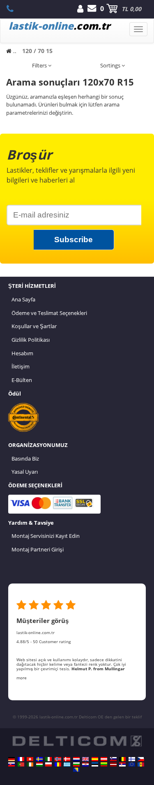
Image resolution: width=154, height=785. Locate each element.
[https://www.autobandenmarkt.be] (122, 759)
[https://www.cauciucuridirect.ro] (58, 764)
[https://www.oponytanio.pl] (48, 764)
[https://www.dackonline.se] (39, 759)
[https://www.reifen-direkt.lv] (113, 764)
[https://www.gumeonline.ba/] (76, 770)
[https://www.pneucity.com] (21, 764)
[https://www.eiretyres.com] (30, 764)
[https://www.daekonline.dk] (67, 759)
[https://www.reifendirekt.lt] (104, 764)
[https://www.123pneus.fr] (21, 759)
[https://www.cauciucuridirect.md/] (141, 764)
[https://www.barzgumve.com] (76, 764)
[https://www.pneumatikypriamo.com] (11, 764)
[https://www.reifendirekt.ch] (30, 759)
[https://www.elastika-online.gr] (67, 764)
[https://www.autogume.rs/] (122, 764)
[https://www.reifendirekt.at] (104, 759)
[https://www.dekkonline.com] (58, 759)
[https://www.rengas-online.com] (132, 759)
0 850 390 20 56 (15, 9)
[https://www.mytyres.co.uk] (85, 759)
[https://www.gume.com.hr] (85, 764)
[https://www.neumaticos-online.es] (95, 759)
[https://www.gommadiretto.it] (48, 759)
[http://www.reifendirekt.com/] (132, 764)
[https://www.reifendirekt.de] (11, 759)
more (21, 678)
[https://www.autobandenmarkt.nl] (76, 759)
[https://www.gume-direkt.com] (113, 759)
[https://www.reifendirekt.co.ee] (95, 764)
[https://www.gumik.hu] (39, 764)
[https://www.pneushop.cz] (141, 759)
